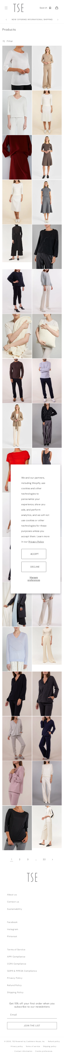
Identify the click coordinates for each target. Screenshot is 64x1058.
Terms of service (33, 1046)
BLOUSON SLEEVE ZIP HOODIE (13, 711)
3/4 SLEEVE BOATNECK (10, 85)
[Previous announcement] (6, 20)
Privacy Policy (36, 541)
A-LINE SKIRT (11, 213)
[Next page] (52, 859)
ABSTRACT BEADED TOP (11, 303)
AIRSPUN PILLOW (42, 352)
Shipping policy (49, 1046)
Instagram (12, 929)
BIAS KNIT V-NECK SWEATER (13, 661)
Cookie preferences (43, 1051)
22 (44, 859)
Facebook (12, 922)
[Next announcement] (58, 20)
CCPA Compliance (16, 963)
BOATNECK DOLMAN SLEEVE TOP (42, 799)
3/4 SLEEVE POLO (43, 84)
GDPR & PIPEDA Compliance (22, 970)
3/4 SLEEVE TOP (12, 123)
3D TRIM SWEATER (13, 168)
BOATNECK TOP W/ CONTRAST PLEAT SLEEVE (43, 841)
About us (12, 894)
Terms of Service (16, 949)
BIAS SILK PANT (42, 660)
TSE (13, 1041)
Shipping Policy (15, 992)
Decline (34, 566)
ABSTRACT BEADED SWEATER (43, 258)
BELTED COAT (11, 620)
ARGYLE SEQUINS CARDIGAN (43, 442)
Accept (34, 553)
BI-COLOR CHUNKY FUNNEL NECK (43, 621)
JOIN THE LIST (32, 1025)
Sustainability (14, 909)
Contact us (13, 901)
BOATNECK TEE (12, 844)
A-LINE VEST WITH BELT (13, 258)
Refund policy (54, 1041)
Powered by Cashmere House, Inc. (30, 1041)
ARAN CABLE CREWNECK (11, 398)
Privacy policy (17, 1046)
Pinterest (12, 936)
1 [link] (11, 859)
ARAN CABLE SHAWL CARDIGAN (13, 442)
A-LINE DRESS (41, 173)
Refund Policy (14, 985)
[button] (6, 8)
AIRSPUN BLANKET (13, 352)
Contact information (23, 1051)
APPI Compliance (16, 956)
